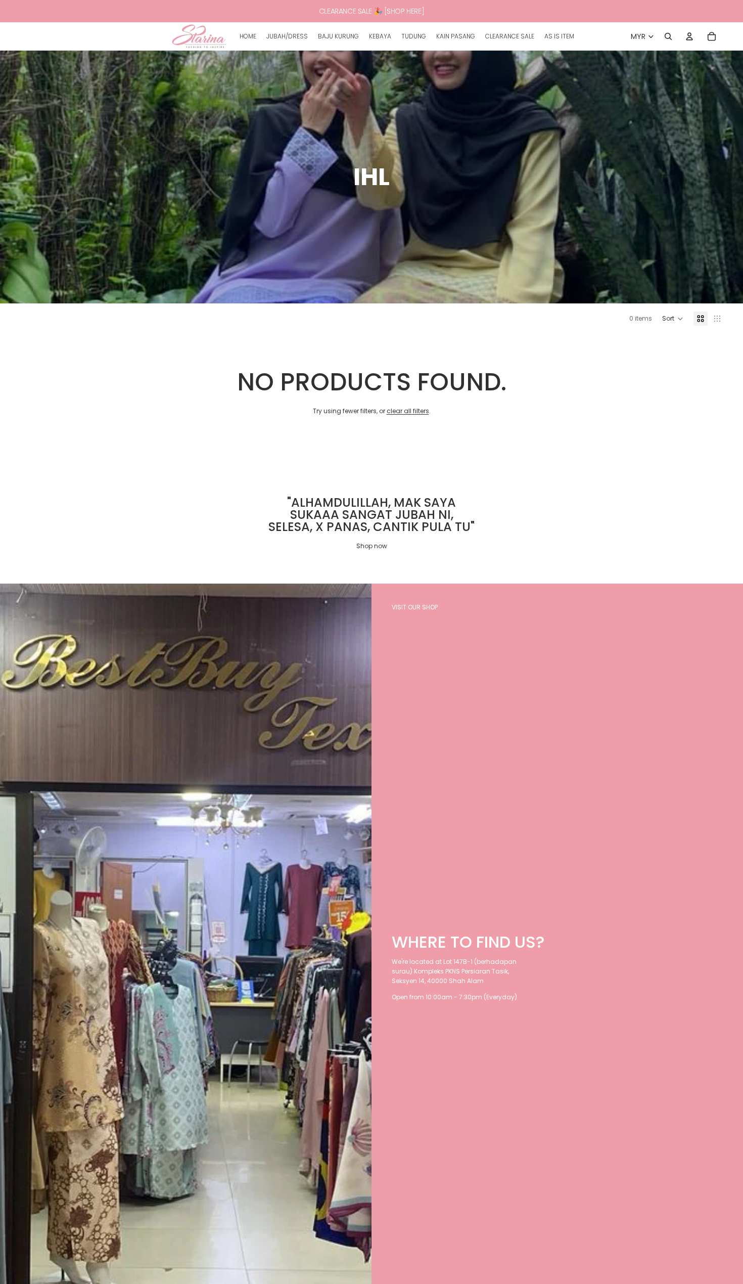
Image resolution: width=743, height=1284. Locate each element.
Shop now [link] (371, 546)
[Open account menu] (689, 36)
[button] (672, 318)
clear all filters (408, 411)
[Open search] (668, 36)
